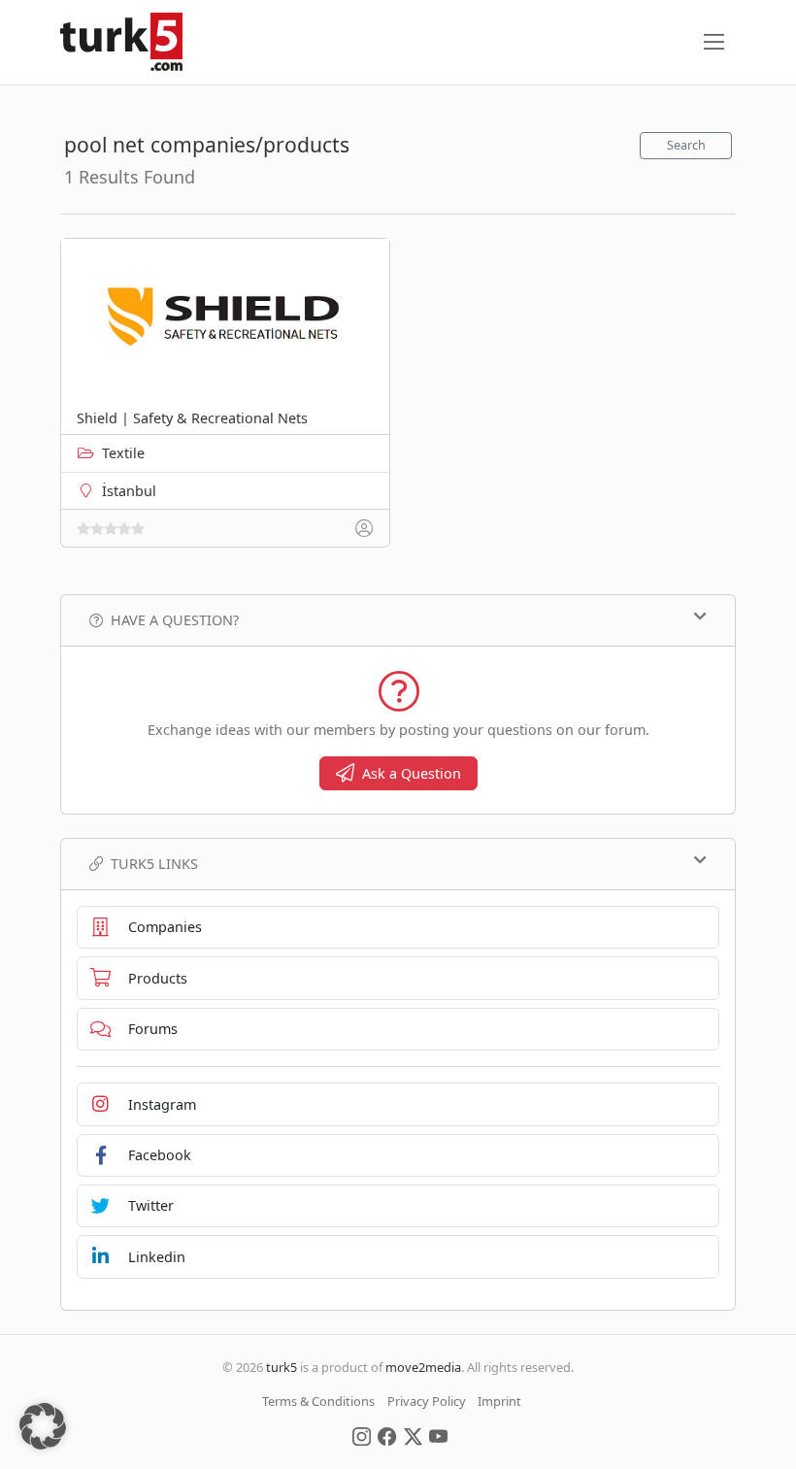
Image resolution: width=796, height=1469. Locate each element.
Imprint (499, 1401)
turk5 (281, 1367)
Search (686, 145)
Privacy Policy (426, 1401)
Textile (123, 453)
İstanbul (129, 491)
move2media (423, 1367)
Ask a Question (411, 773)
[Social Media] (361, 1435)
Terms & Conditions (318, 1401)
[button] (42, 1426)
